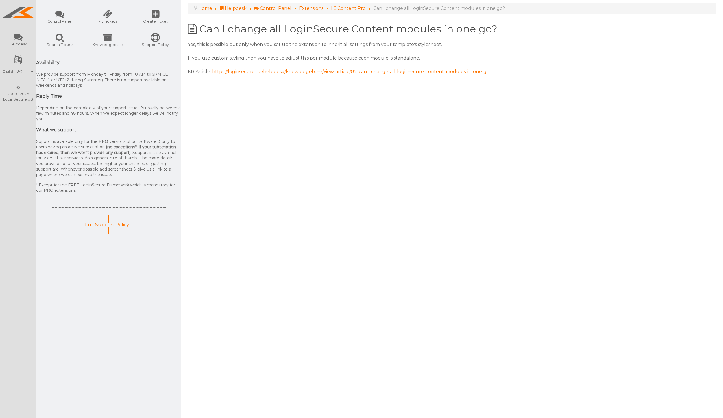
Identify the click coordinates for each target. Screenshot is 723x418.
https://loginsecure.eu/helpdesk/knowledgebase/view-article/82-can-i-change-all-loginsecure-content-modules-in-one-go (350, 71)
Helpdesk (18, 44)
